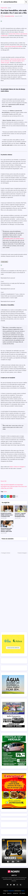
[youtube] (14, 884)
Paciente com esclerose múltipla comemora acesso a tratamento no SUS (7, 515)
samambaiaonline (10, 2)
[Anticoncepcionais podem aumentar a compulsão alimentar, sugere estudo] (7, 523)
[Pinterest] (11, 496)
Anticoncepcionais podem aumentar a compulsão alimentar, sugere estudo (6, 530)
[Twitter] (5, 496)
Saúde (9, 7)
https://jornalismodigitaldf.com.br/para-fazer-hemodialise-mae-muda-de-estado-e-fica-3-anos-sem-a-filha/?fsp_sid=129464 (14, 486)
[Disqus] (14, 572)
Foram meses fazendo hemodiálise (13, 46)
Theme (23, 890)
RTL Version (22, 893)
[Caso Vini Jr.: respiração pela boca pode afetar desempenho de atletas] (21, 509)
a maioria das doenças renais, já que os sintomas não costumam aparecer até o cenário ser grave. (13, 60)
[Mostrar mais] (17, 496)
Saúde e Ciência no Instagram (17, 466)
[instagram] (17, 884)
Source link (3, 481)
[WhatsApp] (8, 496)
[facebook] (7, 884)
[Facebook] (2, 496)
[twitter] (10, 884)
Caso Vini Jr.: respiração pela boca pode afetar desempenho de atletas (20, 515)
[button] (1, 2)
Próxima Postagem (22, 553)
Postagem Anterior (5, 553)
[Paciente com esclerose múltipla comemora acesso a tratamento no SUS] (7, 509)
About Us (9, 893)
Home (4, 893)
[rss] (20, 884)
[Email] (14, 496)
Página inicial (4, 7)
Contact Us (15, 893)
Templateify (11, 890)
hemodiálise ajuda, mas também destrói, (13, 238)
